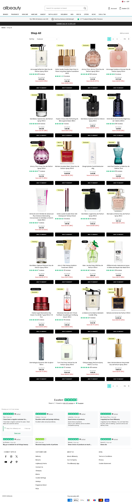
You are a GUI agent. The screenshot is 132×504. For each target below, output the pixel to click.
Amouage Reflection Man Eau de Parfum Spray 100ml (41, 70)
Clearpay (39, 471)
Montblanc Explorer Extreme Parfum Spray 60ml (93, 120)
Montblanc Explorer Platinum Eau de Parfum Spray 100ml (41, 266)
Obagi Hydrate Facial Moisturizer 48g (92, 167)
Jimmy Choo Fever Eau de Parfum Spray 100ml (41, 167)
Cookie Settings (41, 478)
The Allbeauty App (73, 463)
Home (3, 28)
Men (72, 14)
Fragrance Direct (41, 485)
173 (125, 39)
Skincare (25, 14)
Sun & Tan (102, 14)
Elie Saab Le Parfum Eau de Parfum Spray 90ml (118, 215)
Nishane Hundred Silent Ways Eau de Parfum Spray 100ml (67, 167)
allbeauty (9, 496)
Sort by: (31, 39)
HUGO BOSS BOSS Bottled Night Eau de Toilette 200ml (118, 120)
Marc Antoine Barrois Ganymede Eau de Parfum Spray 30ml (118, 364)
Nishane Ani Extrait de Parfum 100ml (118, 313)
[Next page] (128, 39)
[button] (112, 8)
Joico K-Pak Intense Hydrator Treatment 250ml (67, 266)
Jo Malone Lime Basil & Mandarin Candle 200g (92, 314)
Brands (5, 14)
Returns (38, 460)
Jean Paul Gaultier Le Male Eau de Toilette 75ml (118, 167)
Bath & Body (53, 14)
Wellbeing (64, 14)
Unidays (38, 481)
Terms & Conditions (105, 456)
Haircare (34, 14)
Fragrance (15, 14)
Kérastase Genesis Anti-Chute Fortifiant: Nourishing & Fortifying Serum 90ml (67, 315)
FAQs (37, 489)
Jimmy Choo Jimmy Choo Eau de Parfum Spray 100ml (93, 70)
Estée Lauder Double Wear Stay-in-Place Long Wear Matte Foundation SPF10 (67, 71)
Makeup (43, 14)
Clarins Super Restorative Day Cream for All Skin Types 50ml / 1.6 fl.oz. (41, 315)
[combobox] (66, 8)
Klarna (38, 474)
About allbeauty (72, 456)
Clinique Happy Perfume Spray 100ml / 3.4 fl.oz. (93, 364)
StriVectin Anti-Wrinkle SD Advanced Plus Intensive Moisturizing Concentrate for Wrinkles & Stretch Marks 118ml (41, 217)
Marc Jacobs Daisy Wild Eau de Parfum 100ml (93, 266)
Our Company (72, 460)
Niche (94, 14)
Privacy (101, 460)
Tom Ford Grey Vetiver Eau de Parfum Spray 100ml (67, 364)
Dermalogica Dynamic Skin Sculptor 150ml (41, 364)
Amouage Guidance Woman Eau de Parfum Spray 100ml (118, 70)
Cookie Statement (105, 463)
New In (78, 14)
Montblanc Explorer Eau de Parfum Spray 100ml (41, 120)
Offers (86, 14)
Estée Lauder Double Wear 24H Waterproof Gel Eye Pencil (67, 215)
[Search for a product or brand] (84, 8)
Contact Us (39, 467)
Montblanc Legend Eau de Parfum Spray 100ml (92, 215)
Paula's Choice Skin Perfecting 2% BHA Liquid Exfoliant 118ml (67, 120)
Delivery (38, 456)
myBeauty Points (41, 463)
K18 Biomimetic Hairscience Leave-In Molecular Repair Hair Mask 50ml (118, 266)
